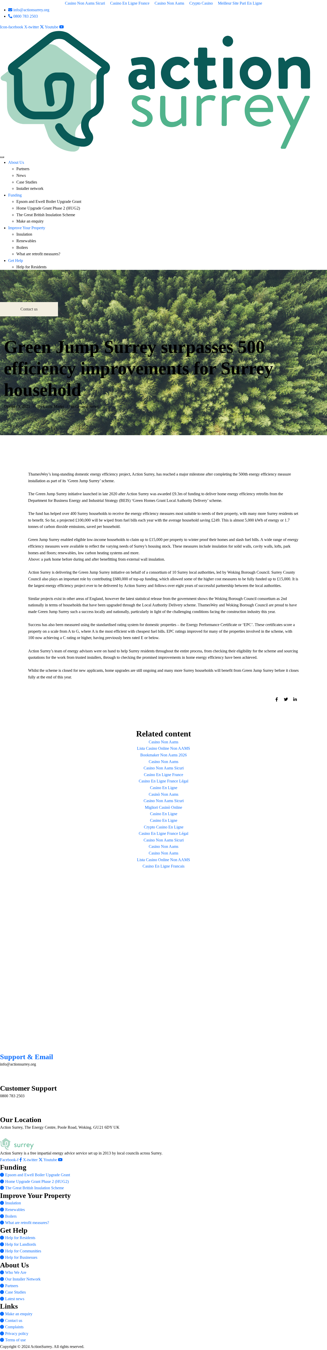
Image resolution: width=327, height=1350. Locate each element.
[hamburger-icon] (2, 157)
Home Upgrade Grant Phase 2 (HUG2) (48, 208)
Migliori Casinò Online (163, 807)
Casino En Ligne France (163, 774)
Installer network (29, 188)
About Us (16, 162)
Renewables (26, 241)
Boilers (22, 247)
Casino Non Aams (163, 742)
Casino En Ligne (163, 788)
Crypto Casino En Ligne (163, 827)
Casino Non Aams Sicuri (164, 768)
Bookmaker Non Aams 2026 (163, 755)
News (21, 175)
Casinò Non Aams (163, 794)
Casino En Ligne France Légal (163, 781)
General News (87, 406)
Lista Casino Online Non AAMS (163, 748)
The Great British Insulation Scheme (45, 215)
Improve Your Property (26, 228)
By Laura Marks (50, 406)
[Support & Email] (4, 1047)
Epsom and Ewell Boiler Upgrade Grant (48, 201)
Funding (15, 195)
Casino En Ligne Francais (163, 866)
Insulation (24, 234)
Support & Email (26, 1057)
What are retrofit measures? (38, 254)
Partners (22, 169)
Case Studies (26, 182)
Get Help (15, 260)
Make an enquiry (30, 221)
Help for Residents (31, 267)
